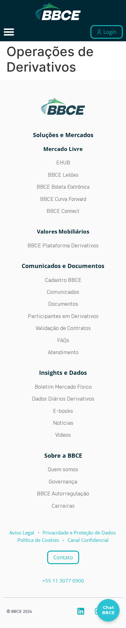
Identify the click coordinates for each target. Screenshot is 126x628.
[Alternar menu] (9, 31)
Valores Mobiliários (63, 231)
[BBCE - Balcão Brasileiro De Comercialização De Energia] (58, 11)
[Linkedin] (81, 611)
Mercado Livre (63, 149)
